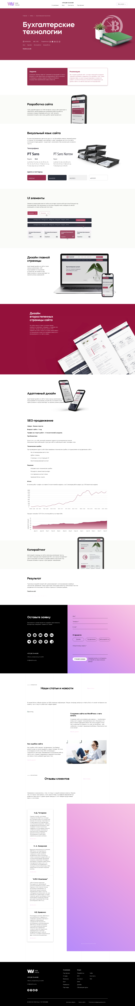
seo (24, 45)
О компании (55, 5)
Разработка (80, 973)
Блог (63, 5)
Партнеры (66, 987)
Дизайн (79, 984)
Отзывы (65, 976)
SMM (78, 981)
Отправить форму (79, 659)
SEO (78, 976)
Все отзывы (86, 779)
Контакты (71, 5)
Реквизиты (66, 984)
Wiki (91, 979)
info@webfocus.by (32, 660)
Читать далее (74, 731)
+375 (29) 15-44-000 (32, 653)
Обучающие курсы (82, 987)
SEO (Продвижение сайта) (26, 7)
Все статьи (90, 688)
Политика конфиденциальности (97, 1002)
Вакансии (66, 979)
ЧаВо (91, 973)
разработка (47, 45)
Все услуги (121, 4)
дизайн (30, 45)
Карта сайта (82, 1002)
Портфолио (80, 5)
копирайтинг (38, 45)
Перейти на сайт (27, 48)
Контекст (80, 979)
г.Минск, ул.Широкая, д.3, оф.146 (35, 656)
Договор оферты (70, 1002)
